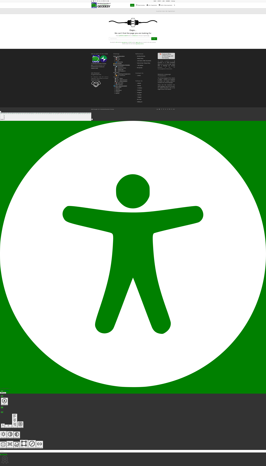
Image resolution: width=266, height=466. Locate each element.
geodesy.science (140, 43)
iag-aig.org (124, 42)
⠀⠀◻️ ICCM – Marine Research (120, 80)
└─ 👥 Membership (118, 62)
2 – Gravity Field (119, 69)
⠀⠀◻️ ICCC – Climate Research (120, 81)
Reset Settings (4, 454)
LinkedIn (139, 83)
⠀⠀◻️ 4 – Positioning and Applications (121, 74)
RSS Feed (139, 99)
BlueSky (139, 85)
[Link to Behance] (104, 1)
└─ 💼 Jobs (116, 60)
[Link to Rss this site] (106, 1)
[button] (92, 119)
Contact (139, 75)
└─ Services (116, 93)
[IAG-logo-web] (101, 5)
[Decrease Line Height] (2, 412)
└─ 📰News (116, 57)
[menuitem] (132, 5)
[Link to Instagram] (98, 1)
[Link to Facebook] (96, 1)
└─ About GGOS (117, 87)
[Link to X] (100, 1)
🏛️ (114, 65)
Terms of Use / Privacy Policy (143, 63)
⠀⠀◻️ (114, 69)
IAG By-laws (139, 67)
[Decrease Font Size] (2, 396)
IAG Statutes (140, 65)
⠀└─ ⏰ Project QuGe (118, 83)
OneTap (7, 390)
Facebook (139, 90)
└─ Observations (118, 90)
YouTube (139, 94)
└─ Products (117, 91)
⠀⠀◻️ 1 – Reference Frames (119, 68)
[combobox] (45, 117)
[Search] (174, 5)
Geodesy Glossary (141, 56)
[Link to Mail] (108, 1)
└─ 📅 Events (117, 59)
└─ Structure (117, 89)
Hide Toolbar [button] (3, 392)
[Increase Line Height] (2, 407)
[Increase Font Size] (2, 391)
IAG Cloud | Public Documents (144, 60)
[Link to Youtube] (94, 1)
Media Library (140, 58)
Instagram (139, 92)
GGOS (130, 42)
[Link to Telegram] (102, 1)
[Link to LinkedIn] (91, 1)
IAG (116, 42)
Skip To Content (3, 449)
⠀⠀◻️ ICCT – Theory (118, 78)
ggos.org (138, 42)
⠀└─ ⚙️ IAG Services (118, 84)
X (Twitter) (139, 88)
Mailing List (139, 101)
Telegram (139, 97)
